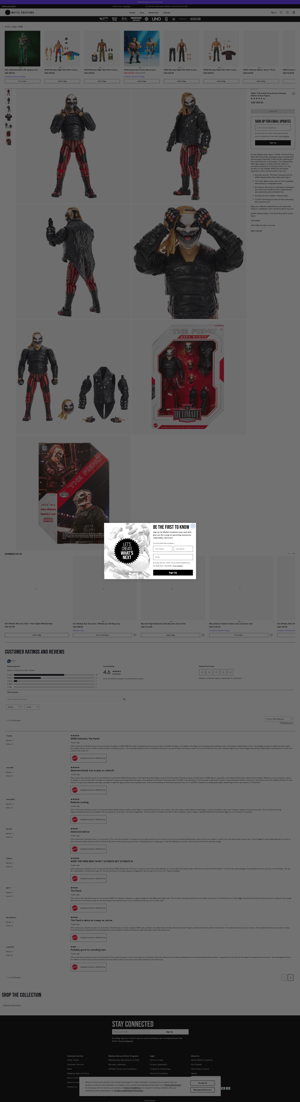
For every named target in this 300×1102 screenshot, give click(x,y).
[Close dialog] (193, 526)
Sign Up (173, 572)
